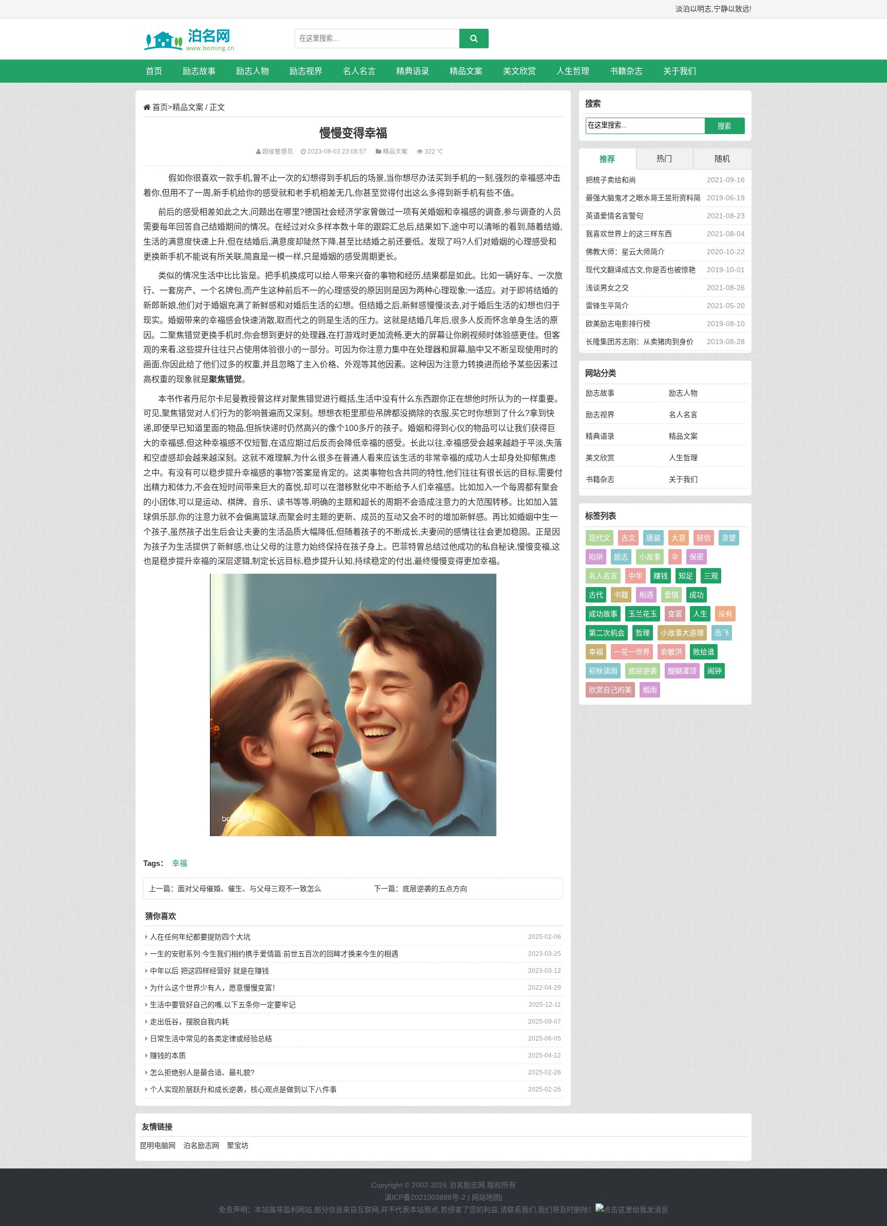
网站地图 (486, 1197)
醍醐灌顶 (682, 671)
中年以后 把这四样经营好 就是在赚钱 (209, 971)
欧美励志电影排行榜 (618, 323)
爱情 (671, 595)
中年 (635, 576)
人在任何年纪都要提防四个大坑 (200, 937)
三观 (711, 576)
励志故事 (199, 71)
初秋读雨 (603, 671)
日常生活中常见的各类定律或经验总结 (211, 1038)
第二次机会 (607, 633)
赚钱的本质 (168, 1055)
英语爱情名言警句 (614, 216)
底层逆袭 (642, 671)
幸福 (179, 863)
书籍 (621, 595)
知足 (686, 576)
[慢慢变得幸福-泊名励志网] (189, 39)
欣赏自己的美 (610, 690)
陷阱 (596, 557)
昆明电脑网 (158, 1145)
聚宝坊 (237, 1145)
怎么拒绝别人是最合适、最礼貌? (202, 1072)
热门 (664, 158)
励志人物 (252, 71)
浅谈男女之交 (607, 288)
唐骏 (653, 538)
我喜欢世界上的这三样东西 (629, 234)
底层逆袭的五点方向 (434, 888)
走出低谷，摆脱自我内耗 (189, 1021)
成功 (696, 595)
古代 (596, 595)
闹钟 (714, 671)
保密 (696, 557)
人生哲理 (572, 71)
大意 (678, 538)
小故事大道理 (682, 633)
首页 (154, 71)
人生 (700, 614)
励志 (621, 557)
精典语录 (412, 71)
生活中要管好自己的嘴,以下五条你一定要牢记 (223, 1005)
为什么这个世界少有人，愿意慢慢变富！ (214, 988)
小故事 (650, 557)
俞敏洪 (671, 652)
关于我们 (679, 71)
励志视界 (306, 71)
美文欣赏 (519, 71)
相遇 (646, 595)
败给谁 (704, 652)
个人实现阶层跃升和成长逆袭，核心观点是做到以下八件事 (243, 1089)
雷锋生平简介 (607, 305)
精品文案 (466, 71)
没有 (725, 614)
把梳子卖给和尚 (611, 180)
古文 (628, 538)
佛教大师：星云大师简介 (625, 252)
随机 (722, 158)
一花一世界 (632, 652)
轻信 (704, 538)
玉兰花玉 (642, 614)
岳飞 (722, 633)
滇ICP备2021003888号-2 (425, 1197)
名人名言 (359, 71)
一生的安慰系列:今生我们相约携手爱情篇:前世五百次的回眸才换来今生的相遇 (274, 954)
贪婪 (729, 538)
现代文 (599, 538)
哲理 (642, 633)
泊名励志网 (201, 1145)
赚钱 (660, 576)
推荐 (607, 159)
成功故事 (603, 614)
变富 (675, 614)
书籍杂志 (626, 71)
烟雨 (650, 690)
